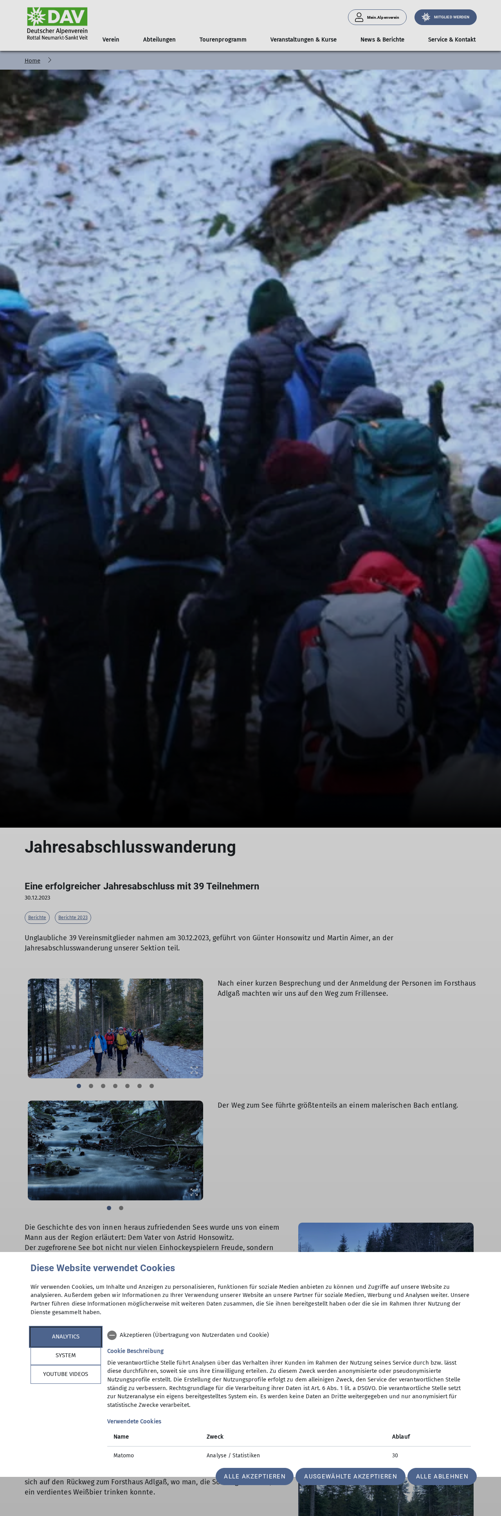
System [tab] (66, 1355)
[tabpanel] (289, 1396)
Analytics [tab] (65, 1336)
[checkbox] (289, 1335)
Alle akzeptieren (254, 1476)
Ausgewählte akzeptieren (350, 1476)
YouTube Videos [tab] (65, 1374)
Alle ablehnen (442, 1476)
